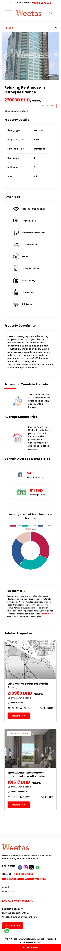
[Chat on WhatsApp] (6, 931)
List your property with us (15, 912)
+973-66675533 (41, 3)
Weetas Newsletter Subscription (19, 916)
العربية (13, 2)
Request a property (12, 908)
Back (11, 27)
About (5, 887)
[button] (55, 56)
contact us (47, 614)
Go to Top (14, 925)
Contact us (8, 891)
